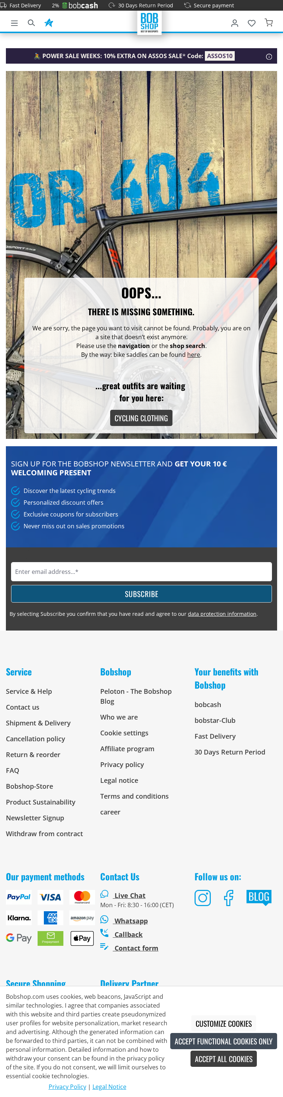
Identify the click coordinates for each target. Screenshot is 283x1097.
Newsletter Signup (35, 817)
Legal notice (119, 780)
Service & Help (29, 691)
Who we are (119, 717)
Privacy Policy (67, 1087)
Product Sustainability (41, 802)
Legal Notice (109, 1087)
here (193, 355)
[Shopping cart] (268, 22)
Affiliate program (127, 748)
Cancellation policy (35, 738)
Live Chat (130, 895)
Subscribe (141, 593)
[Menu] (14, 22)
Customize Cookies (224, 1023)
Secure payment (214, 5)
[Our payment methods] (47, 921)
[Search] (31, 22)
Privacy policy (122, 764)
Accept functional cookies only (224, 1041)
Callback (128, 934)
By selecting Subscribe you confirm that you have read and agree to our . (134, 613)
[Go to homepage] (149, 22)
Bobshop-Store (29, 786)
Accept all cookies (223, 1058)
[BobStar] (48, 22)
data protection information (222, 613)
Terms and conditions (134, 796)
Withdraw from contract (44, 833)
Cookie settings (124, 732)
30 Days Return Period (145, 5)
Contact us (22, 707)
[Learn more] (269, 56)
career (110, 811)
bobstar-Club (215, 720)
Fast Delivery (25, 5)
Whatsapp (130, 920)
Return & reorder (33, 754)
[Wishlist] (251, 22)
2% (55, 5)
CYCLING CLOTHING (141, 417)
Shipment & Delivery (38, 722)
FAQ (12, 770)
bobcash (208, 704)
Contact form (135, 948)
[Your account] (234, 22)
